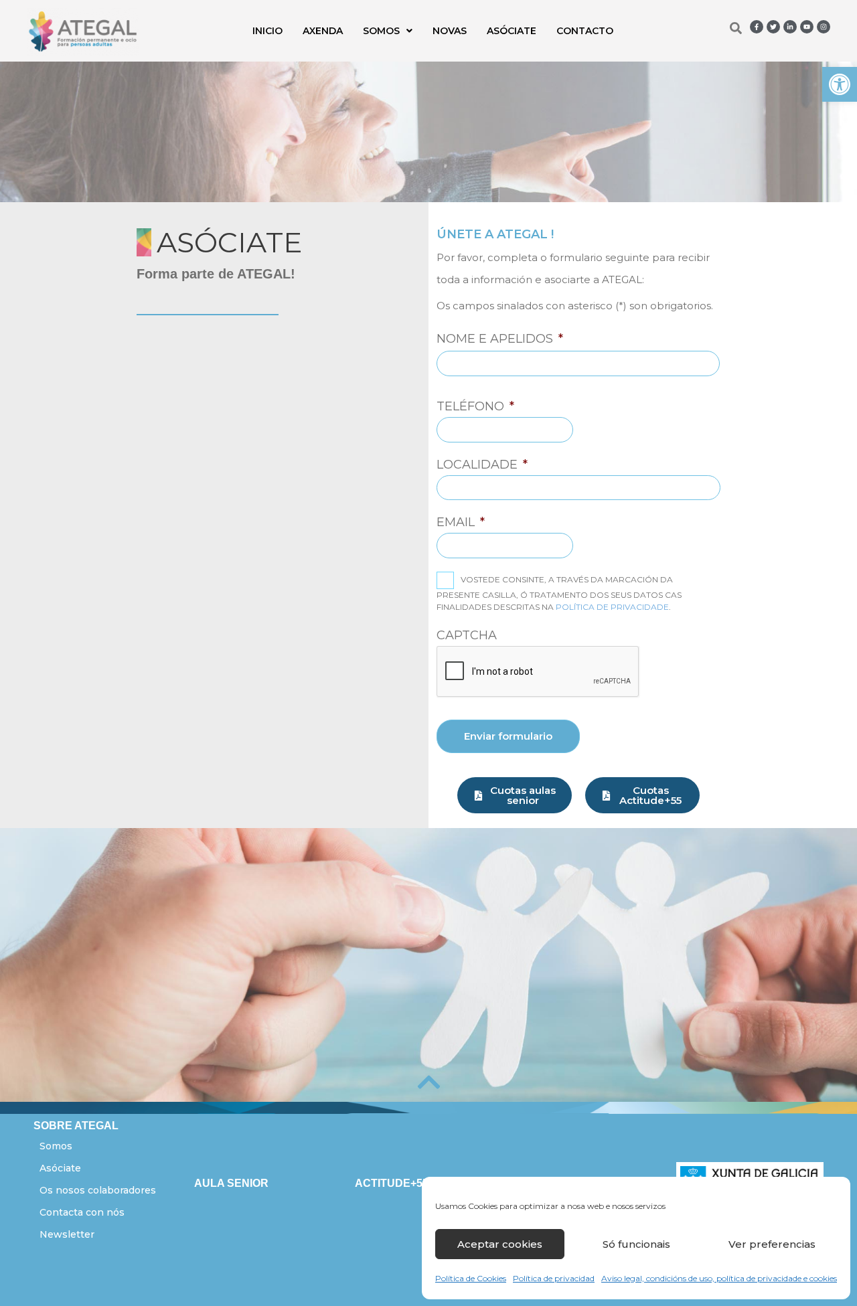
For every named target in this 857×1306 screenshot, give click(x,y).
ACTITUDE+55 (391, 1183)
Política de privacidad (554, 1278)
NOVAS (450, 31)
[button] (839, 84)
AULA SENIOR (231, 1183)
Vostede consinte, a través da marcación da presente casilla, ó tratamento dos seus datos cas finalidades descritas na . (559, 593)
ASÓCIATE (511, 31)
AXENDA (323, 31)
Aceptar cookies (499, 1244)
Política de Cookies (470, 1278)
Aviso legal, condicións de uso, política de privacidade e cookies (719, 1278)
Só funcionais (636, 1244)
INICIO (267, 31)
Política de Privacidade (612, 607)
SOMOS (381, 31)
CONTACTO (584, 31)
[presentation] (538, 672)
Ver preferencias (771, 1244)
